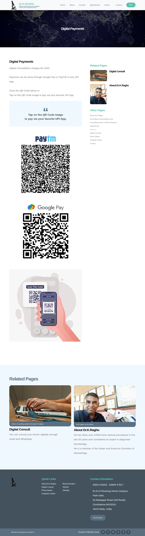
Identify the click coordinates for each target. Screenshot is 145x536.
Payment (93, 129)
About (72, 5)
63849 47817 (116, 484)
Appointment (95, 5)
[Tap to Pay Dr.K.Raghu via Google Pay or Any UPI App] (45, 236)
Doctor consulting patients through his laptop (28, 424)
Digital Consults (95, 133)
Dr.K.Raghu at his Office (84, 424)
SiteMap (66, 490)
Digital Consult (117, 71)
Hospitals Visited (96, 140)
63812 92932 (100, 484)
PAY (131, 5)
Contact (119, 5)
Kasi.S (31, 532)
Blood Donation (69, 484)
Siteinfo (66, 487)
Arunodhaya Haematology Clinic (101, 119)
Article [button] (107, 5)
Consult (82, 5)
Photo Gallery (95, 136)
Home (62, 5)
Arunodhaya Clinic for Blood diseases (103, 122)
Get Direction (98, 518)
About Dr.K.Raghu (119, 85)
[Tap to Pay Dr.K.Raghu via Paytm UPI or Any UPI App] (45, 169)
